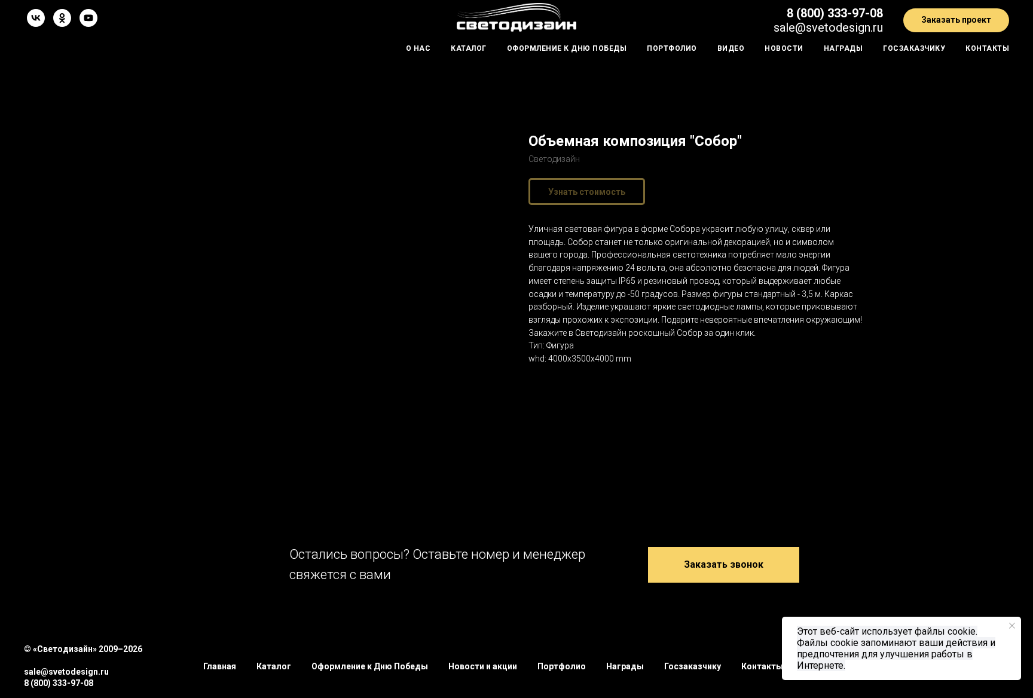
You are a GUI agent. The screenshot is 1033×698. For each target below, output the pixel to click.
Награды (843, 48)
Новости (784, 48)
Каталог (469, 48)
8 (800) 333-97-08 (835, 13)
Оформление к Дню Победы (567, 48)
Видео (731, 48)
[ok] (62, 18)
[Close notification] (1012, 626)
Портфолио (672, 48)
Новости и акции (482, 666)
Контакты (987, 48)
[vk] (36, 18)
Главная (219, 666)
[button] (956, 20)
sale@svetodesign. (823, 27)
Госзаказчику (914, 48)
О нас (418, 48)
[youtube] (88, 18)
